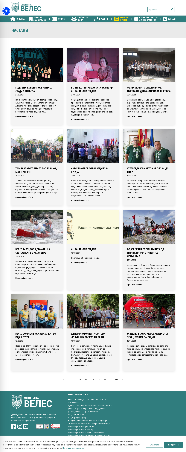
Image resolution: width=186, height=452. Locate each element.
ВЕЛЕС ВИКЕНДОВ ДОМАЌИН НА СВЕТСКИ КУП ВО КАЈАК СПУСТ (32, 251)
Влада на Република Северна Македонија (87, 420)
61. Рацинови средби (83, 249)
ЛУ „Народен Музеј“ (77, 417)
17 (80, 379)
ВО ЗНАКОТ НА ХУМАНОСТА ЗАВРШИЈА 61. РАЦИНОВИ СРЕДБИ (92, 89)
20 (98, 379)
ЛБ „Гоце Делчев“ (76, 414)
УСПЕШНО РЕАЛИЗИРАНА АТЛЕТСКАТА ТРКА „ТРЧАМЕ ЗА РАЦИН (147, 335)
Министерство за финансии (81, 426)
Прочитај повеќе (23, 116)
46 (116, 379)
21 (105, 379)
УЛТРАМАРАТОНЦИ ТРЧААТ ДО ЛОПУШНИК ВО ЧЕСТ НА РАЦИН (88, 335)
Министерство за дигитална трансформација (89, 435)
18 (86, 379)
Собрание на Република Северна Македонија (89, 423)
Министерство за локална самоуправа (86, 432)
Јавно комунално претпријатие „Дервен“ (87, 408)
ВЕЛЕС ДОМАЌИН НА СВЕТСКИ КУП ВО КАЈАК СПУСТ (35, 335)
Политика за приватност (73, 448)
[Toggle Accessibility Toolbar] (6, 11)
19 (92, 379)
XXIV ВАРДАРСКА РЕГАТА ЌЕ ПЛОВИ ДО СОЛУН (148, 170)
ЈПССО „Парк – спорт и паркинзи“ (83, 411)
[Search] (172, 8)
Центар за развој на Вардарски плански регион (90, 405)
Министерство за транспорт (81, 429)
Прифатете (173, 444)
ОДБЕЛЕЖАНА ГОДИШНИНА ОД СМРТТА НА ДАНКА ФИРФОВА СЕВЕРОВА (149, 89)
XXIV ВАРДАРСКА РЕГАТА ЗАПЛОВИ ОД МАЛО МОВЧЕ (36, 170)
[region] (93, 444)
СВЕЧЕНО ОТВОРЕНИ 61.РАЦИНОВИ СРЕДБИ (90, 170)
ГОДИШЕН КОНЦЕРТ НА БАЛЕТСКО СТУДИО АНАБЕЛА (33, 89)
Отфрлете (154, 444)
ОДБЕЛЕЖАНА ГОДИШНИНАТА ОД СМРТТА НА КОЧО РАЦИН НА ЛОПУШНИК (145, 252)
